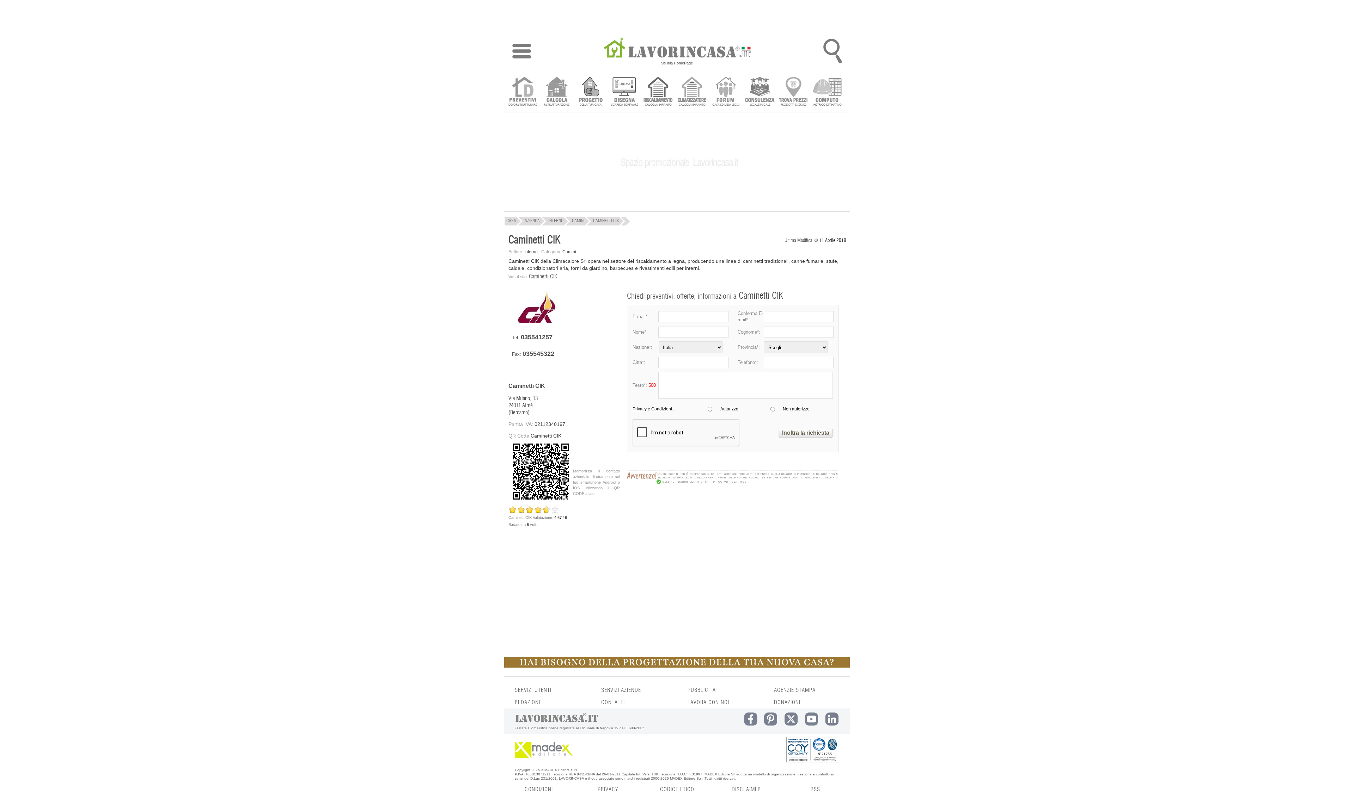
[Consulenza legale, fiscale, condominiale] (759, 92)
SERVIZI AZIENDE (621, 690)
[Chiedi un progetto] (590, 92)
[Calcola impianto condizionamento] (692, 92)
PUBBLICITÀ (702, 690)
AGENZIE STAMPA (795, 690)
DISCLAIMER (746, 789)
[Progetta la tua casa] (677, 666)
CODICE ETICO (677, 789)
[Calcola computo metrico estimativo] (827, 92)
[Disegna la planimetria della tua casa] (624, 92)
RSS (815, 789)
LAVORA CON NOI (708, 702)
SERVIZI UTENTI (533, 690)
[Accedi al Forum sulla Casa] (725, 92)
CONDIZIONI (539, 789)
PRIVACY (608, 789)
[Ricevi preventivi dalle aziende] (522, 92)
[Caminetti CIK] (536, 321)
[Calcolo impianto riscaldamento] (658, 92)
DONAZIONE (788, 702)
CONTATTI (613, 702)
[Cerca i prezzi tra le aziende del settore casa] (793, 92)
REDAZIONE (528, 702)
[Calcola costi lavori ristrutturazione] (556, 92)
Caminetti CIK (543, 276)
